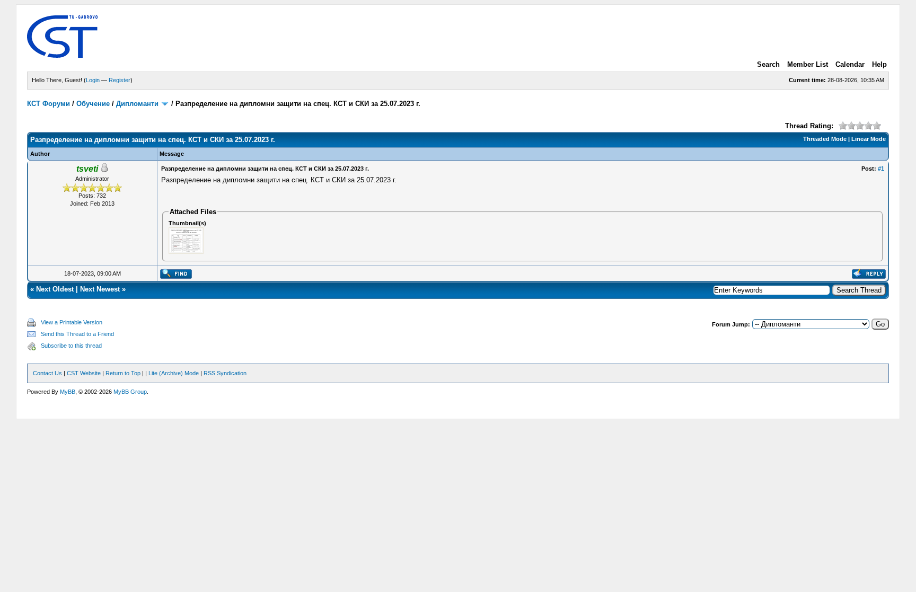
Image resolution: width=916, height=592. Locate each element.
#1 (881, 168)
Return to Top (122, 373)
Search (768, 64)
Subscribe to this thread (71, 345)
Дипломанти (137, 104)
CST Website (84, 373)
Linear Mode (868, 139)
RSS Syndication (225, 373)
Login (93, 80)
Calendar (850, 64)
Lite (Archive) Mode (173, 373)
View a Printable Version (71, 322)
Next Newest (100, 289)
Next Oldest (55, 289)
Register (119, 80)
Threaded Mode (825, 139)
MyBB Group (130, 391)
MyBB (67, 391)
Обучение (93, 104)
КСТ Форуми (48, 104)
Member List (807, 64)
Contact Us (47, 373)
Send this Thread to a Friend (77, 334)
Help (879, 64)
